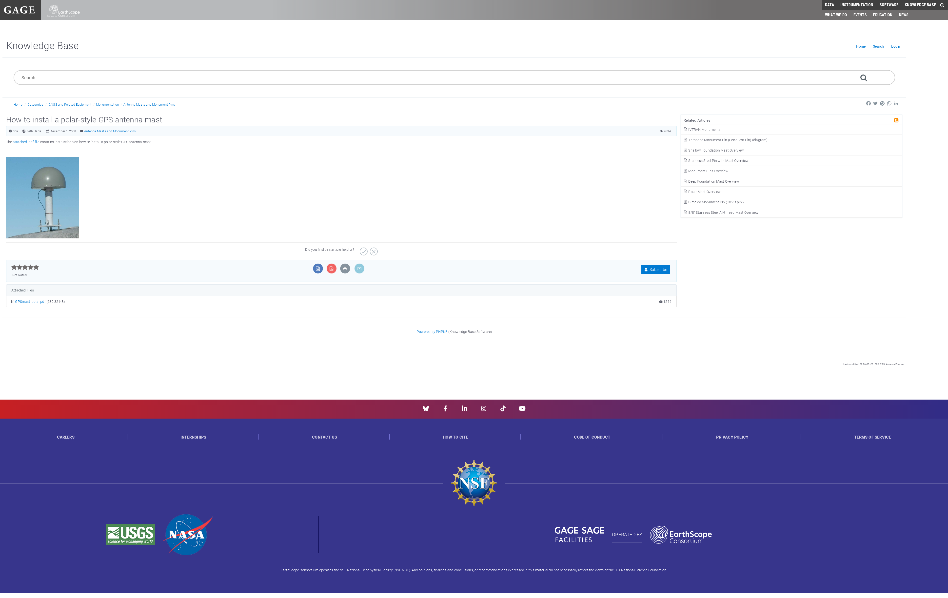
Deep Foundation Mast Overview (713, 181)
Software (889, 4)
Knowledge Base (920, 4)
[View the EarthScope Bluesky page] (426, 410)
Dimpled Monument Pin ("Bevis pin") (716, 202)
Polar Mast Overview (704, 191)
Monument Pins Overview (708, 171)
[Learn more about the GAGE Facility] (19, 9)
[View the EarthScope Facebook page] (445, 410)
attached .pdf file (26, 141)
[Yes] (363, 250)
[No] (373, 250)
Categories (35, 104)
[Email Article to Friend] (359, 268)
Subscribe (658, 269)
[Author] (23, 131)
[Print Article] (345, 268)
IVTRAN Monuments (704, 129)
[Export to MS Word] (318, 268)
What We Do (836, 14)
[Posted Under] (81, 131)
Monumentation (107, 104)
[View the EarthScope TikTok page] (503, 410)
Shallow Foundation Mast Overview (716, 150)
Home (18, 104)
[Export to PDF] (331, 268)
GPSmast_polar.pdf (30, 301)
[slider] (25, 267)
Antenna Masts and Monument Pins (149, 104)
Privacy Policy (732, 437)
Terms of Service (872, 437)
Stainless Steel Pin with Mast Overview (718, 160)
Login (895, 46)
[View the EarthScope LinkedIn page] (464, 410)
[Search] (864, 77)
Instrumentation (856, 4)
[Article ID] (10, 131)
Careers (66, 437)
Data (829, 4)
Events (860, 14)
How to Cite (455, 437)
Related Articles (697, 120)
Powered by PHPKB (432, 331)
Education (882, 14)
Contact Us (324, 437)
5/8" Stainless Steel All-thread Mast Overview (723, 212)
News (904, 14)
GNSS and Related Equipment (70, 104)
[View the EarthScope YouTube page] (522, 410)
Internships (193, 437)
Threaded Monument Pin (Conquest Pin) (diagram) (728, 139)
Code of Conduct (592, 437)
